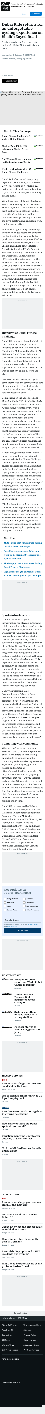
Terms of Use (12, 926)
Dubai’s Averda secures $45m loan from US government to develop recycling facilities (23, 555)
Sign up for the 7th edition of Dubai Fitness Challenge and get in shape (22, 574)
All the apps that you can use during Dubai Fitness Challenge (23, 545)
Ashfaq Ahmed (8, 59)
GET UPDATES (22, 930)
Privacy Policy (33, 924)
